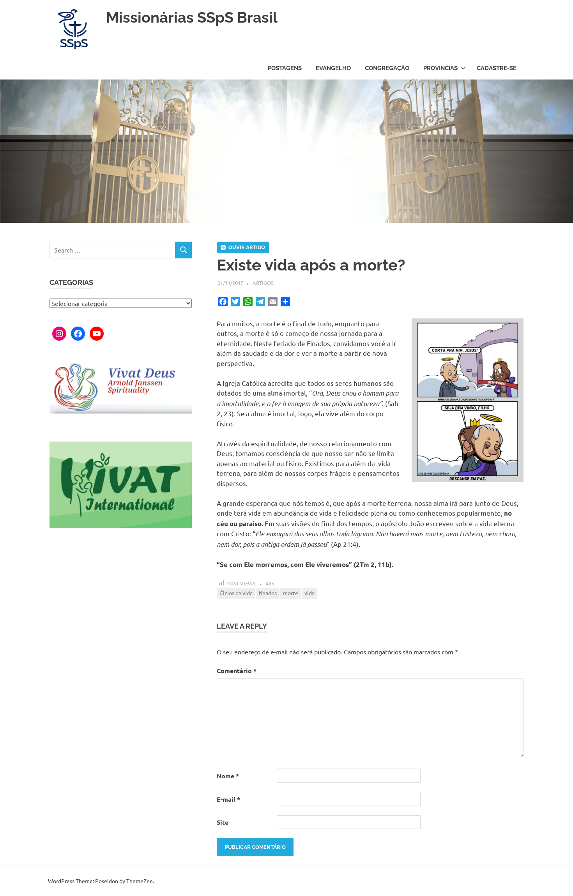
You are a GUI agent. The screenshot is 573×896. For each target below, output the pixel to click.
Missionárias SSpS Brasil (192, 17)
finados (268, 592)
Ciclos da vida (236, 592)
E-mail (228, 799)
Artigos (263, 282)
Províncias (440, 68)
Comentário (236, 670)
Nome (228, 776)
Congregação (387, 68)
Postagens (285, 68)
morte (290, 592)
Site (222, 822)
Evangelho (333, 68)
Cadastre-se (496, 68)
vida (309, 592)
